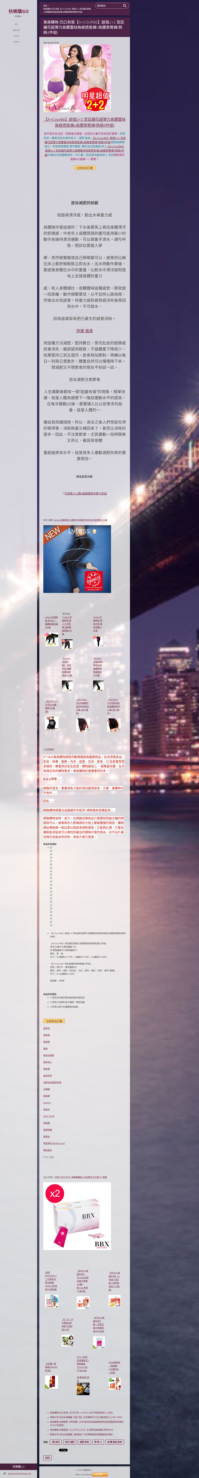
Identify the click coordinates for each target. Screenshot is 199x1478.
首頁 (16, 24)
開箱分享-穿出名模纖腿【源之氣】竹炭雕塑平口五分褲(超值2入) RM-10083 (86, 1417)
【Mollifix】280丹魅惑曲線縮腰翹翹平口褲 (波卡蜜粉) (113, 706)
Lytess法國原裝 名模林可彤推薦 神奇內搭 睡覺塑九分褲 (80, 520)
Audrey (47, 1102)
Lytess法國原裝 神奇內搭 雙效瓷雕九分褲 (97, 624)
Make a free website (83, 1475)
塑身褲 (46, 1035)
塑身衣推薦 (48, 1055)
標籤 (45, 1442)
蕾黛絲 (46, 1136)
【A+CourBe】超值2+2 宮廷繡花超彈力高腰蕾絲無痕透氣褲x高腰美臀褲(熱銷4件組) (85, 151)
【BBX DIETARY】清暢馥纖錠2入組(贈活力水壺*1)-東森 (80, 1177)
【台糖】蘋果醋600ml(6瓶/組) (51, 1367)
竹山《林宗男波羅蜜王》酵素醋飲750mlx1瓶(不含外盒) (83, 1364)
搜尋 (125, 6)
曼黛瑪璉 (47, 1129)
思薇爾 (46, 1123)
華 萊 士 (47, 779)
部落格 (16, 41)
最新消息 (16, 30)
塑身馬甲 (47, 1075)
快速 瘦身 (84, 330)
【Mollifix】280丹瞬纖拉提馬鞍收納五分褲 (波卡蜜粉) (82, 706)
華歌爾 (46, 1095)
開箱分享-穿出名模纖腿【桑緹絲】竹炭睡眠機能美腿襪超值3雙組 (81, 1434)
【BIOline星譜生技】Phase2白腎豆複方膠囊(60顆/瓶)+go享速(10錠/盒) (83, 1281)
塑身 (45, 1048)
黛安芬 (46, 1109)
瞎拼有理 (57, 1082)
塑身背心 (47, 1062)
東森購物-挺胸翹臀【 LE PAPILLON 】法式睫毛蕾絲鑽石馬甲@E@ (81, 1429)
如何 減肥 (69, 1442)
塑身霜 (46, 1068)
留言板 (16, 36)
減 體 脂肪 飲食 (114, 1442)
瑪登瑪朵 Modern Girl (54, 1143)
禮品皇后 (47, 1150)
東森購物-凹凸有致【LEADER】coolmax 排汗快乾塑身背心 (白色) (81, 1412)
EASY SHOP (49, 1116)
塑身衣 (46, 1028)
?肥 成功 (56, 1442)
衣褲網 (46, 1089)
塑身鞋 (46, 1041)
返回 (47, 1457)
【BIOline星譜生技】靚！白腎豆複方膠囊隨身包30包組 (99, 1324)
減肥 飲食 (48, 1082)
